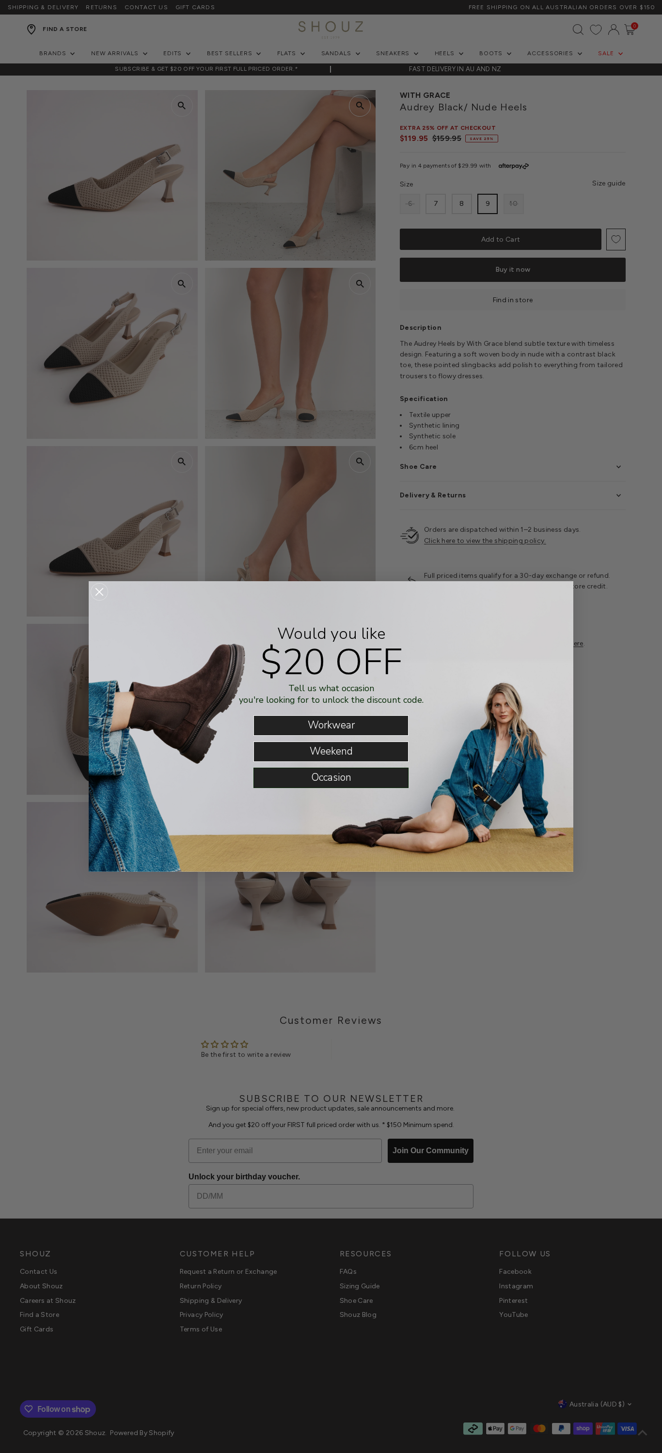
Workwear (331, 725)
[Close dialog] (99, 592)
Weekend (331, 751)
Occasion (331, 777)
